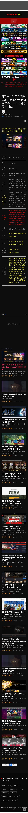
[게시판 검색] (25, 349)
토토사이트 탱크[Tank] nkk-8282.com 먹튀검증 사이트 (11, 502)
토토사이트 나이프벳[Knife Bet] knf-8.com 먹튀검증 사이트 (14, 586)
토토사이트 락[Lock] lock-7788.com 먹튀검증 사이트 (14, 695)
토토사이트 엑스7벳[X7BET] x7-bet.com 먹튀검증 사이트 (12, 749)
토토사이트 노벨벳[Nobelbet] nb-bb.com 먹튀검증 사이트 (13, 475)
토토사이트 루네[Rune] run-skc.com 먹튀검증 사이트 (14, 395)
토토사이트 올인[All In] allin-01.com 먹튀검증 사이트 (14, 420)
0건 (4, 116)
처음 (3, 765)
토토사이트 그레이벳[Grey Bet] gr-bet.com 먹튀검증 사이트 (13, 527)
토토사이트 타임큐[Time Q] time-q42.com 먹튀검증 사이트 (13, 448)
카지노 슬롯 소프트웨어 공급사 (4, 200)
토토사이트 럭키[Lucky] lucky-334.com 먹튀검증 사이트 (12, 722)
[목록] (25, 121)
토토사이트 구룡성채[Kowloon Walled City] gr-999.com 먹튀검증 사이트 (14, 557)
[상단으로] (24, 809)
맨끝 (16, 765)
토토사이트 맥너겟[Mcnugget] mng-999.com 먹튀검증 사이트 (14, 613)
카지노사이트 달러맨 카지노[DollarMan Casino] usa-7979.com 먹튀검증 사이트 (14, 641)
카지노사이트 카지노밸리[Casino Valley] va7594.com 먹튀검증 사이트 (14, 366)
